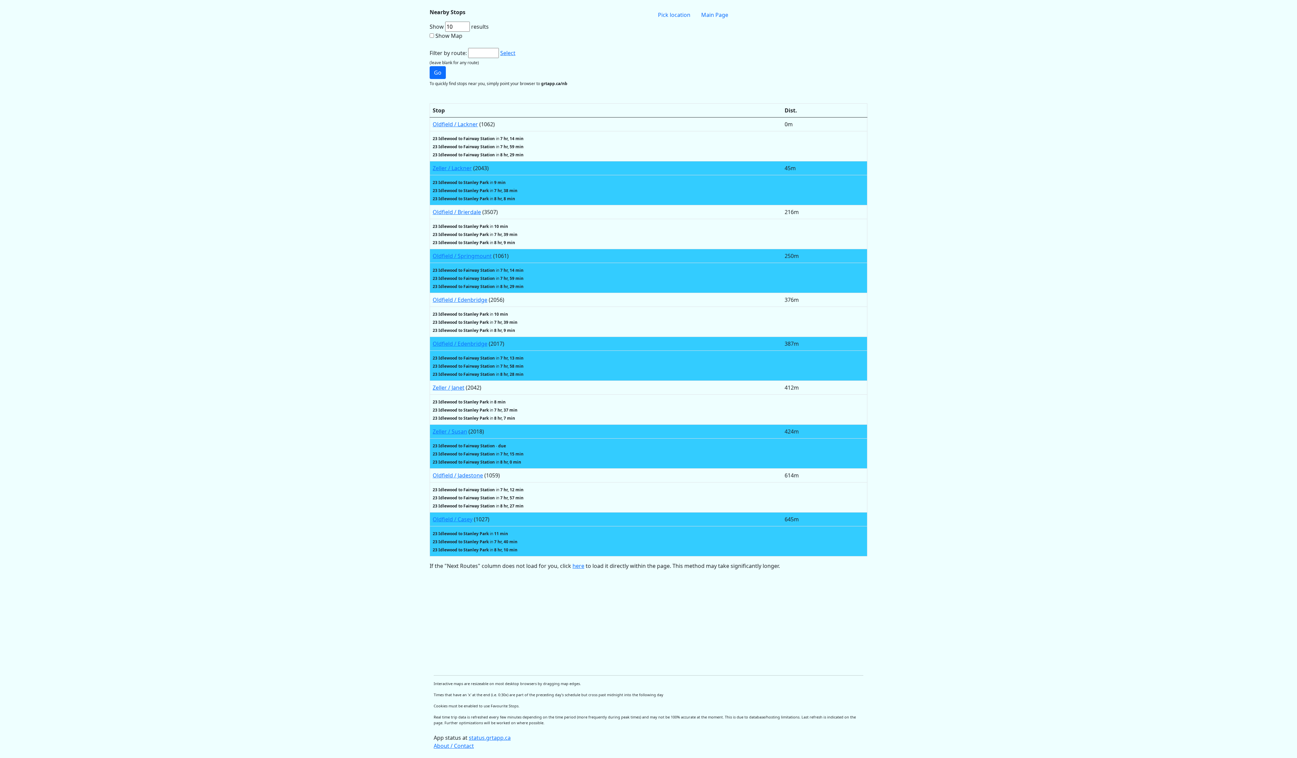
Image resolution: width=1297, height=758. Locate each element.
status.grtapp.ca (490, 737)
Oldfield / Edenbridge (460, 300)
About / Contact (454, 746)
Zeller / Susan (450, 431)
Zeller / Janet (448, 387)
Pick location (674, 15)
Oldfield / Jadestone (458, 475)
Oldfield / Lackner (455, 124)
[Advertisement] (632, 622)
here (578, 566)
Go (437, 72)
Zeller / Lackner (452, 168)
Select (507, 53)
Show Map (448, 36)
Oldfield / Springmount (462, 256)
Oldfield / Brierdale (457, 212)
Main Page (714, 15)
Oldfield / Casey (453, 519)
